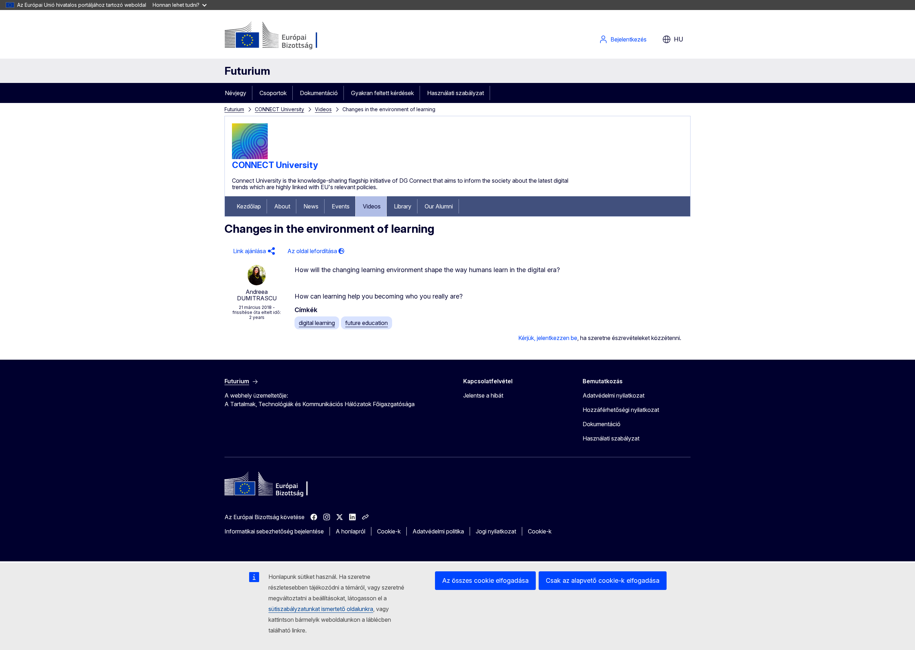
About (282, 206)
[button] (253, 251)
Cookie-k (389, 531)
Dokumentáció (319, 93)
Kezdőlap (249, 206)
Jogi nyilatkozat (496, 531)
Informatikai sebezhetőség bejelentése (274, 531)
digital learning (317, 322)
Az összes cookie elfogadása (485, 580)
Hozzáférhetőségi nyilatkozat (621, 409)
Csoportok (273, 93)
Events (341, 206)
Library (402, 206)
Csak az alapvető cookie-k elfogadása (602, 580)
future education (366, 322)
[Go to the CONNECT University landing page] (250, 157)
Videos (323, 109)
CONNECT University (279, 109)
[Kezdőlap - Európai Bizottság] (282, 35)
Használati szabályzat (455, 93)
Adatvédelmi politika (438, 531)
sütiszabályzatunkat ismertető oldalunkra (320, 608)
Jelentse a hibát (483, 395)
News (310, 206)
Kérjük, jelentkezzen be (547, 337)
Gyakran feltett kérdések (382, 93)
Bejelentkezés (628, 39)
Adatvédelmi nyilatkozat (613, 395)
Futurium (247, 70)
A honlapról (350, 531)
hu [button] (678, 39)
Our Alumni (439, 206)
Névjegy (235, 93)
